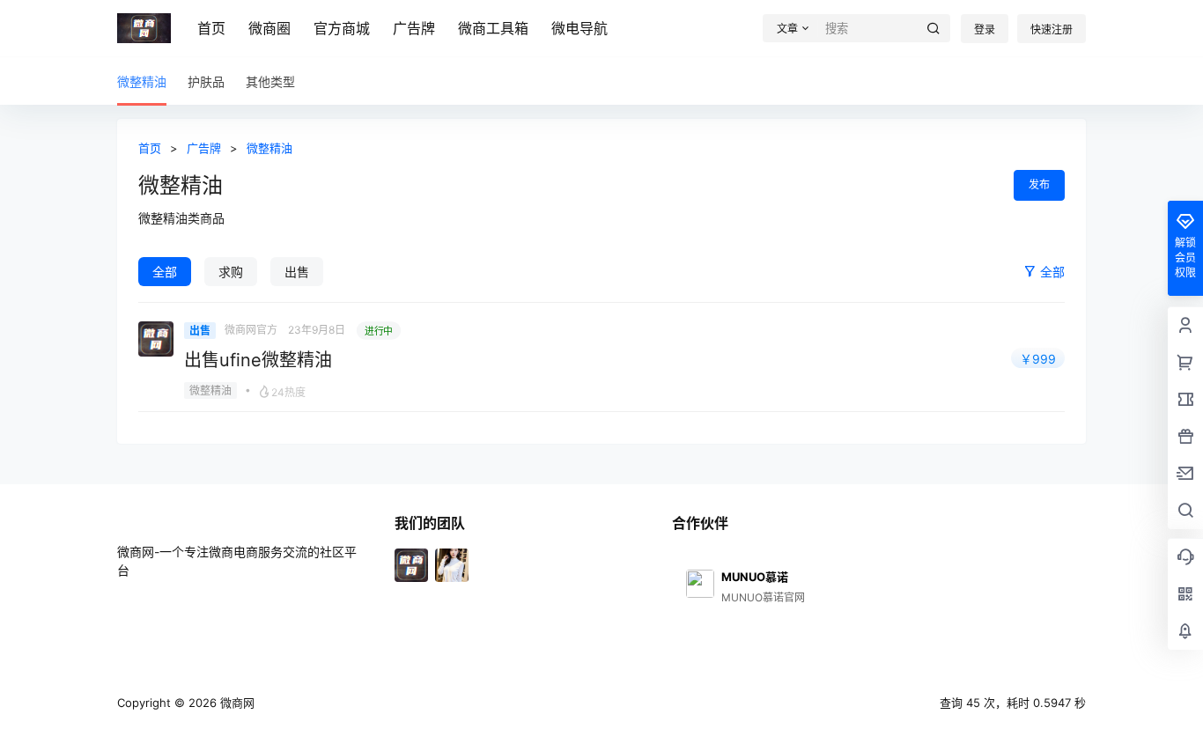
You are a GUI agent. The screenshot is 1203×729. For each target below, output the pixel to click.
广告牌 (414, 28)
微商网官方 (251, 329)
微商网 (236, 703)
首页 (211, 28)
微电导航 (579, 28)
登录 (984, 29)
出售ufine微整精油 (258, 360)
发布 (1039, 184)
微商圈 (269, 28)
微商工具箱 (493, 28)
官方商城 (342, 28)
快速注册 (1051, 29)
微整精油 (269, 148)
